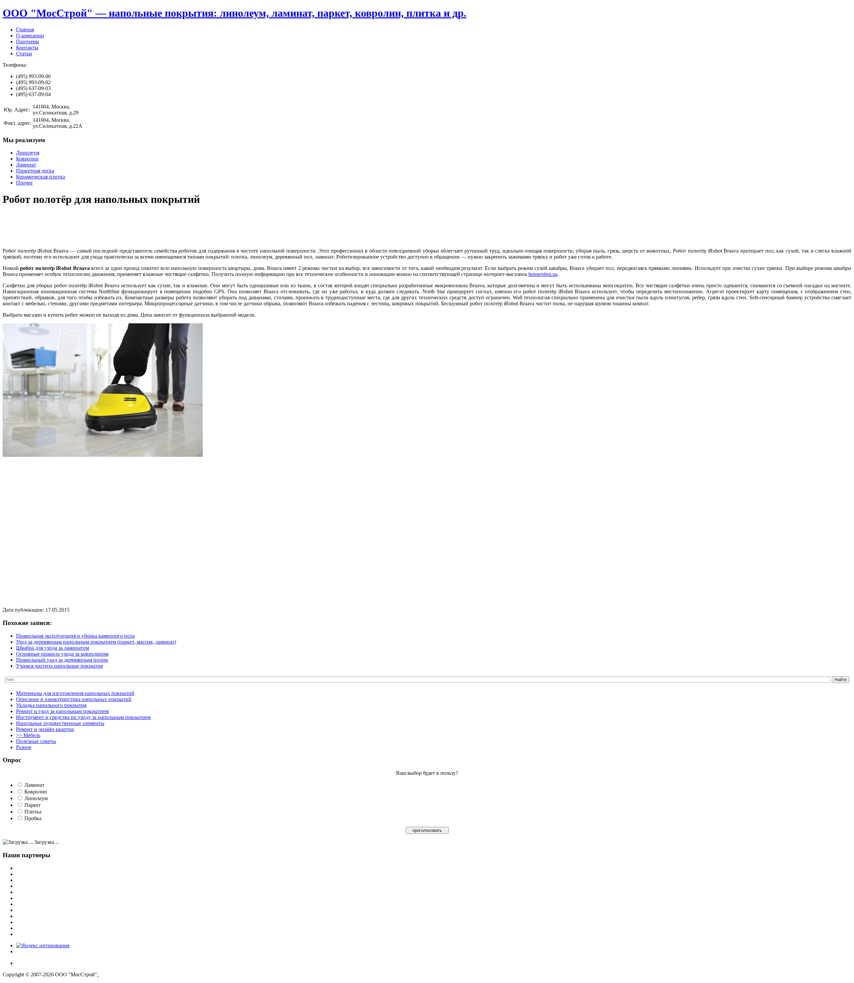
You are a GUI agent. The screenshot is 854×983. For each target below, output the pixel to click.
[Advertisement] (124, 228)
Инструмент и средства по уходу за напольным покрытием (83, 717)
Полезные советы (36, 741)
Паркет (32, 805)
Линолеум (27, 152)
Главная (25, 29)
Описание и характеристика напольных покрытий (73, 699)
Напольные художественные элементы (60, 723)
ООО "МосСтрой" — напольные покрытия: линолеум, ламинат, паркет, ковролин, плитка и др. (234, 13)
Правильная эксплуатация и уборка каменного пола (75, 636)
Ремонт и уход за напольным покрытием (62, 711)
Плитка (32, 811)
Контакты (27, 47)
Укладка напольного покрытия (51, 705)
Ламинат (26, 165)
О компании (30, 35)
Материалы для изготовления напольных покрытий (75, 693)
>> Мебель (28, 735)
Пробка (32, 818)
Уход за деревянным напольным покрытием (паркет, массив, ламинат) (96, 642)
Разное (23, 747)
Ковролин (27, 158)
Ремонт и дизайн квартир (45, 729)
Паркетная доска (35, 171)
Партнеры (27, 41)
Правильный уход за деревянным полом (62, 660)
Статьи (24, 53)
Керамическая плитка (40, 177)
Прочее (24, 183)
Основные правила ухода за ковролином (62, 654)
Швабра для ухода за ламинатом (52, 648)
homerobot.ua (542, 274)
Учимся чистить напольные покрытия (59, 666)
